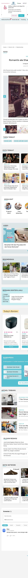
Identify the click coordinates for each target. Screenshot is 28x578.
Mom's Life (11, 47)
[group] (11, 129)
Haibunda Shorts (6, 19)
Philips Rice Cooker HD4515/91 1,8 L (8, 336)
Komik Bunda (15, 19)
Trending (23, 19)
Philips (6, 333)
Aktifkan (21, 15)
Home (4, 47)
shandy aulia (7, 141)
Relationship (19, 47)
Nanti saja (14, 15)
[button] (4, 96)
